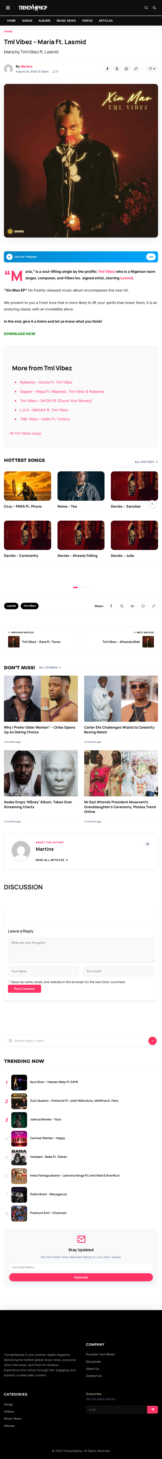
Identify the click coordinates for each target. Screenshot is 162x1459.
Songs (8, 31)
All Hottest (144, 461)
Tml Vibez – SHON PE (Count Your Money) (56, 400)
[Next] (152, 504)
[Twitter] (117, 69)
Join (151, 256)
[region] (81, 529)
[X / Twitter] (121, 606)
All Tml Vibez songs (25, 433)
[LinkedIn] (132, 606)
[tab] (75, 587)
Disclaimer (93, 1361)
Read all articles (50, 860)
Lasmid (126, 278)
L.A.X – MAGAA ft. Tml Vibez (44, 410)
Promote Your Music (100, 1354)
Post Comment (24, 988)
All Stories (48, 667)
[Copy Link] (136, 69)
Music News (13, 1418)
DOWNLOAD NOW (19, 334)
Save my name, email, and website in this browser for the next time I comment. (68, 982)
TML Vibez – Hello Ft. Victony (45, 419)
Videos (9, 1411)
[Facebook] (107, 69)
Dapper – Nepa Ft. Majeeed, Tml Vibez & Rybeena (62, 391)
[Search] (146, 7)
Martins (26, 66)
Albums (9, 1426)
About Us (92, 1369)
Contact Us (94, 1376)
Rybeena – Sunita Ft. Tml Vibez (46, 382)
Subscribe (81, 1277)
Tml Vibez (106, 271)
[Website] (147, 843)
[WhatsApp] (126, 69)
